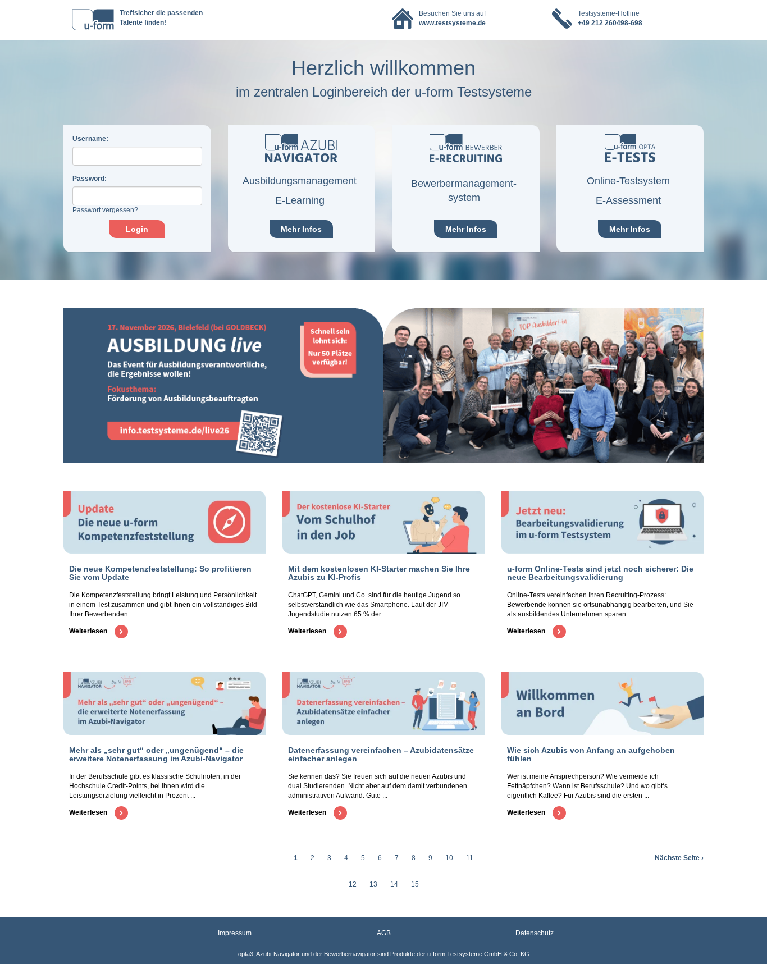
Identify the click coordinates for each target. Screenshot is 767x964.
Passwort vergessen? (105, 210)
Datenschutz (534, 933)
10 (449, 858)
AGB (384, 933)
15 (415, 884)
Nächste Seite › (679, 858)
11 (469, 858)
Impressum (235, 933)
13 (373, 884)
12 (353, 884)
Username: (90, 139)
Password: (89, 178)
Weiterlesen (89, 631)
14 (394, 884)
